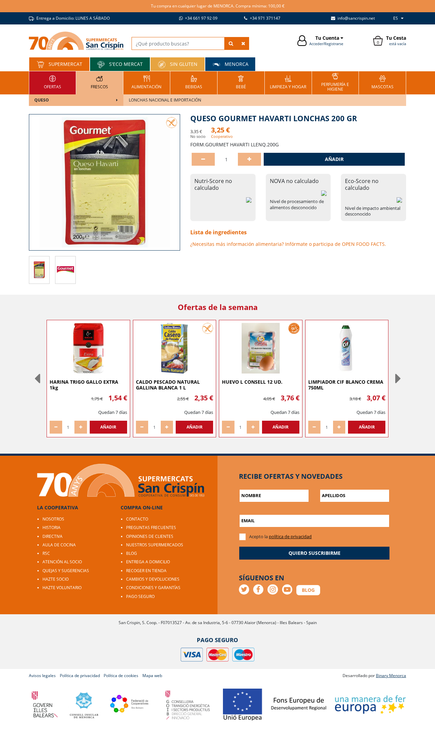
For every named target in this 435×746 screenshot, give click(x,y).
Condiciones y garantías (153, 587)
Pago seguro (140, 596)
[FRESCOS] (99, 82)
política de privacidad (290, 536)
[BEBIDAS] (193, 82)
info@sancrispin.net (355, 18)
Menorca (235, 64)
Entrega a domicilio (148, 561)
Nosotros (53, 519)
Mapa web (152, 675)
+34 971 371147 (264, 18)
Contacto (137, 519)
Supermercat (64, 64)
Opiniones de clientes (149, 536)
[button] (37, 378)
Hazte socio (55, 579)
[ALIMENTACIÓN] (146, 82)
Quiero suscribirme (315, 553)
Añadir (334, 159)
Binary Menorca (391, 675)
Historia (51, 527)
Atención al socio (62, 561)
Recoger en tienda (146, 570)
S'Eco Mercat (125, 64)
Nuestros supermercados (154, 544)
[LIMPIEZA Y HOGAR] (288, 82)
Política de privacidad (80, 675)
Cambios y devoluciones (152, 579)
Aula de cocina (59, 544)
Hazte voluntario (62, 587)
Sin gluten (183, 64)
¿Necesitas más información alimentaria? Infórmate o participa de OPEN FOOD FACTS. (288, 244)
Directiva (52, 536)
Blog (131, 553)
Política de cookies (121, 675)
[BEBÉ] (241, 82)
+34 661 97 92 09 (201, 18)
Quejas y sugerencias (65, 570)
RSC (46, 553)
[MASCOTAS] (382, 82)
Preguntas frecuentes (151, 527)
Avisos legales (42, 675)
